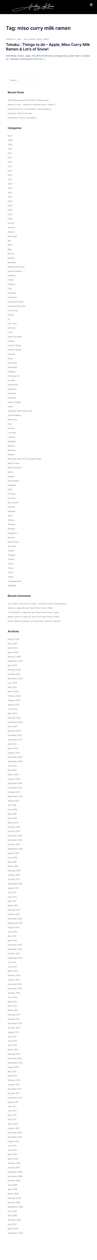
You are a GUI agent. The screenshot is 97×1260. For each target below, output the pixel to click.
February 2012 (14, 1080)
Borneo (11, 253)
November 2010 (15, 1137)
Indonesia (12, 393)
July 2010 (12, 1145)
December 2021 (15, 735)
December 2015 (15, 945)
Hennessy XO (14, 376)
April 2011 (12, 1119)
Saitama (11, 507)
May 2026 (12, 643)
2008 (10, 140)
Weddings (12, 585)
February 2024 (14, 696)
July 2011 (12, 1106)
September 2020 (15, 761)
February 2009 (14, 1198)
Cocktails (12, 293)
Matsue (11, 454)
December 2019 (15, 783)
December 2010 (15, 1132)
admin (10, 608)
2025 (10, 214)
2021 (10, 197)
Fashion (11, 341)
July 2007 (12, 1224)
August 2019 (13, 801)
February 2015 (14, 975)
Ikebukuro (12, 389)
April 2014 (12, 1006)
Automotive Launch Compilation (22, 118)
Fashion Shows (14, 345)
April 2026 (12, 648)
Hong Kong (13, 384)
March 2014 (13, 1010)
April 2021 (12, 744)
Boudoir (11, 258)
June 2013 (12, 1041)
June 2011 (12, 1111)
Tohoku (11, 559)
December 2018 (15, 835)
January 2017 (14, 914)
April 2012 (12, 1076)
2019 (10, 188)
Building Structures (16, 267)
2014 (10, 166)
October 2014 (14, 993)
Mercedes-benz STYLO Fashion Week (24, 459)
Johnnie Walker (14, 415)
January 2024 (14, 700)
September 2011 (15, 1097)
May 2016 (12, 936)
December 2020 (15, 757)
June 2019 (12, 809)
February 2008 (14, 1220)
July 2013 (12, 1036)
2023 (10, 205)
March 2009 (13, 1194)
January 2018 (14, 875)
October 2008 (14, 1202)
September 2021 (15, 739)
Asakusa (11, 227)
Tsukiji (10, 577)
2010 (10, 149)
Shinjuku (11, 529)
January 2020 (14, 779)
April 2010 (12, 1154)
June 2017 (12, 897)
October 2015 (14, 953)
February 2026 (14, 656)
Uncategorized (14, 581)
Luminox (11, 437)
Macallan (12, 441)
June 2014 (12, 997)
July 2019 (12, 805)
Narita (10, 472)
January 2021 (14, 753)
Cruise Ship (13, 310)
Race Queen (13, 502)
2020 (10, 192)
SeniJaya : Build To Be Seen (20, 113)
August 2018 (13, 853)
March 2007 (13, 1228)
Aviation (11, 232)
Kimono (11, 428)
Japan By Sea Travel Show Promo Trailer (35, 608)
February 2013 (14, 1054)
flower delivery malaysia (18, 621)
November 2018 (15, 840)
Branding (12, 262)
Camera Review (15, 271)
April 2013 (12, 1045)
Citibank (11, 284)
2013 (10, 162)
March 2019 (13, 822)
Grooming (12, 363)
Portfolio (12, 494)
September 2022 (15, 722)
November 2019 (15, 787)
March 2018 (13, 866)
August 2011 (13, 1102)
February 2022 (14, 731)
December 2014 (15, 984)
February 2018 (14, 870)
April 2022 (12, 726)
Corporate (12, 297)
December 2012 (15, 1058)
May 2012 (12, 1071)
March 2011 (13, 1124)
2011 (10, 153)
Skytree (11, 537)
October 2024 (14, 674)
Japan (39, 39)
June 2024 (12, 683)
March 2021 (13, 748)
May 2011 (12, 1115)
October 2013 (14, 1028)
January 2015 (14, 980)
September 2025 (15, 661)
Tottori (11, 568)
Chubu (10, 280)
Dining (10, 315)
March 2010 (13, 1159)
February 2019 (14, 827)
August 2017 (13, 888)
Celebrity (12, 275)
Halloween (12, 367)
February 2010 (14, 1163)
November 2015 (15, 949)
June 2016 (12, 932)
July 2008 (12, 1211)
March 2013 (13, 1049)
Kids (10, 424)
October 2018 (14, 844)
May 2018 (12, 862)
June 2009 (12, 1185)
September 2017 (15, 884)
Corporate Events (16, 302)
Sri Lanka (12, 546)
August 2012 (13, 1067)
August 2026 (13, 639)
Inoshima (12, 398)
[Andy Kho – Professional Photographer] (34, 7)
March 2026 (13, 652)
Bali (9, 240)
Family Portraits (15, 336)
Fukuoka (11, 354)
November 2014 (15, 988)
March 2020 (13, 774)
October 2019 (14, 792)
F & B (10, 332)
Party (10, 489)
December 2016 (15, 918)
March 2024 (13, 691)
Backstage (12, 236)
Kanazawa (12, 419)
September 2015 (15, 958)
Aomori (32, 39)
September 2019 (15, 796)
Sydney (71, 1256)
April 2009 (12, 1189)
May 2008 (12, 1215)
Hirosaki (11, 380)
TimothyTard (13, 612)
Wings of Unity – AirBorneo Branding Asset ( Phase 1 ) (32, 104)
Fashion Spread (15, 349)
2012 (10, 157)
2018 (26, 39)
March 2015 (13, 971)
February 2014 (14, 1014)
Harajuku (12, 371)
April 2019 (12, 818)
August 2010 (13, 1141)
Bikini (10, 245)
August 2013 (13, 1032)
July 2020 (12, 766)
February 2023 (14, 718)
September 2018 (15, 849)
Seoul (10, 515)
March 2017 (13, 905)
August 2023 (13, 704)
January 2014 (14, 1019)
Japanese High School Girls (20, 411)
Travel (46, 39)
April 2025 (12, 665)
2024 (10, 210)
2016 (10, 175)
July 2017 (12, 892)
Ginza (10, 358)
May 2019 (12, 814)
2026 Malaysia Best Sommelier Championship (28, 100)
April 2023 (12, 713)
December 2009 (15, 1172)
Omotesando (13, 481)
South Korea (13, 542)
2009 (10, 144)
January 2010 (14, 1167)
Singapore (12, 533)
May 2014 (12, 1001)
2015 (10, 171)
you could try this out (17, 603)
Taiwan (11, 550)
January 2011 (13, 1128)
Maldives (12, 450)
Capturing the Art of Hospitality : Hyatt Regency (29, 109)
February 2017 (14, 910)
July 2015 (12, 962)
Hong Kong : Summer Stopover (47, 621)
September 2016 (15, 923)
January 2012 (14, 1084)
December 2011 (15, 1089)
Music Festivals (14, 467)
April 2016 (12, 940)
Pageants (12, 485)
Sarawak (11, 511)
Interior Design (14, 402)
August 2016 (13, 927)
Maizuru (11, 446)
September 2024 (15, 678)
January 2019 (14, 831)
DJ (9, 319)
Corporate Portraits (16, 306)
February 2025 (14, 670)
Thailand (11, 555)
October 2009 (14, 1180)
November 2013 (15, 1023)
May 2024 (12, 687)
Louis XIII (12, 432)
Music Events (14, 463)
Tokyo (10, 563)
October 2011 (14, 1093)
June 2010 (12, 1150)
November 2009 (15, 1176)
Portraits (11, 498)
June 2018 (12, 857)
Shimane (11, 524)
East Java (12, 323)
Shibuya (11, 520)
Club (10, 288)
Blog (10, 249)
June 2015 (12, 967)
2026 (10, 219)
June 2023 (12, 709)
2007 (10, 136)
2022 (10, 201)
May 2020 (12, 770)
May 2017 (12, 901)
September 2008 (15, 1207)
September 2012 (15, 1063)
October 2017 (14, 879)
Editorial (11, 328)
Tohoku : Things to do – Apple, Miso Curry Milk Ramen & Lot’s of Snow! (48, 46)
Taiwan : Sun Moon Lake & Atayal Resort (48, 603)
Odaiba (11, 476)
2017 (10, 179)
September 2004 (15, 1233)
